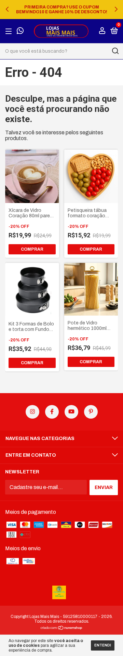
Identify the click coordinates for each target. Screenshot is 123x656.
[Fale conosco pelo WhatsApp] (20, 31)
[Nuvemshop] (61, 628)
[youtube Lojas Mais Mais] (71, 412)
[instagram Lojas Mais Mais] (32, 412)
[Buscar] (115, 51)
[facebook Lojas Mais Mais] (52, 412)
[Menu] (9, 31)
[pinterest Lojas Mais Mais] (91, 412)
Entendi (102, 645)
